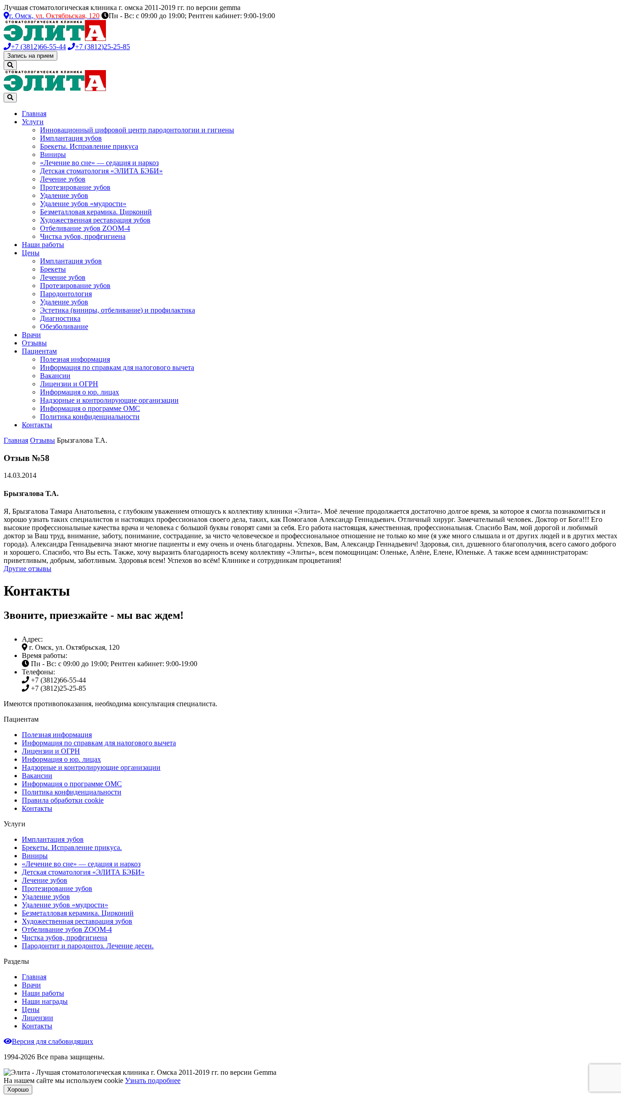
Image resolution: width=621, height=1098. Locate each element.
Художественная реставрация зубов (95, 220)
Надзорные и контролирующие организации (109, 400)
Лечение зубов (62, 179)
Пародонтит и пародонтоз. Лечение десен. (88, 946)
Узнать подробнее (152, 1080)
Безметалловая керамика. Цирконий (96, 212)
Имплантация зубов (71, 138)
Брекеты (53, 269)
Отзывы (34, 343)
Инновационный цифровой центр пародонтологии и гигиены (137, 130)
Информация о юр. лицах (79, 392)
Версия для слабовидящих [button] (52, 1041)
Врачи (31, 335)
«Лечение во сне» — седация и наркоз (99, 163)
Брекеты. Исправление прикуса (89, 146)
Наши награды (45, 1001)
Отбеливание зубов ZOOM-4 (85, 228)
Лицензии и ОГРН (69, 384)
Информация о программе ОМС (90, 408)
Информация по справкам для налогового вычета (117, 367)
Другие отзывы (27, 568)
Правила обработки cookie (63, 800)
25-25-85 (102, 47)
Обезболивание (64, 326)
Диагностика (60, 318)
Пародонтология (66, 294)
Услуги (33, 122)
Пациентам (39, 351)
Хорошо (18, 1089)
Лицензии (37, 1018)
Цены (31, 253)
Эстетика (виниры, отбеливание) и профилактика (117, 310)
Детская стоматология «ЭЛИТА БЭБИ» (101, 171)
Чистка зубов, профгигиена (82, 236)
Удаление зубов (64, 195)
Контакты (37, 425)
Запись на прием (30, 55)
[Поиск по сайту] (10, 65)
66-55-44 (38, 47)
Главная (34, 113)
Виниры (53, 154)
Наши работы (43, 244)
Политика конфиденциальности (90, 416)
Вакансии (55, 375)
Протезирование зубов (75, 187)
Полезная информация (75, 359)
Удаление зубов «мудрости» (83, 203)
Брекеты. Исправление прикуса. (72, 847)
